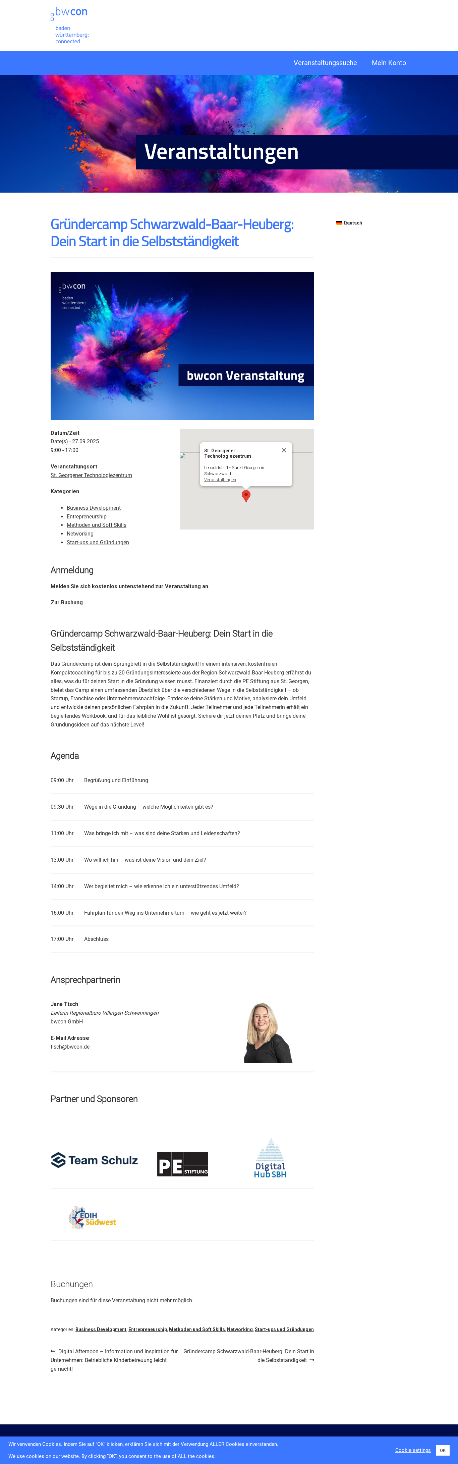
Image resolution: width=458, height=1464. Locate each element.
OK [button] (443, 1450)
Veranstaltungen (220, 479)
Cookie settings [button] (413, 1450)
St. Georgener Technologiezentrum (91, 475)
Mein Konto (389, 63)
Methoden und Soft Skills (96, 525)
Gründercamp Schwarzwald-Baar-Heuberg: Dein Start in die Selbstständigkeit (248, 1355)
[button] (246, 496)
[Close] (284, 450)
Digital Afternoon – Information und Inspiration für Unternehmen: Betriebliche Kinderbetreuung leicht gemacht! (114, 1360)
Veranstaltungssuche (325, 63)
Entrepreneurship (87, 516)
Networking (80, 534)
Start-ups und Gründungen (98, 542)
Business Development (94, 508)
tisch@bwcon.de (70, 1047)
